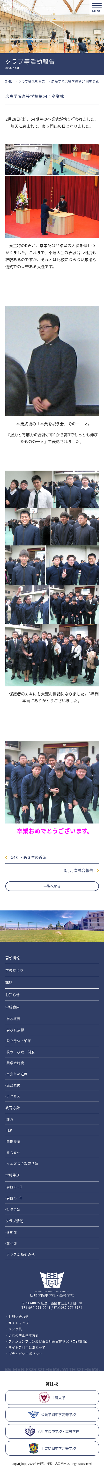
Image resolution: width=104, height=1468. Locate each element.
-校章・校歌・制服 (20, 1051)
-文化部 (11, 1243)
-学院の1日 (14, 1186)
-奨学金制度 (14, 1062)
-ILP (9, 1130)
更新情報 (12, 957)
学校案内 (12, 1007)
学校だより (14, 970)
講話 (9, 982)
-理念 (9, 1119)
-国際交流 (13, 1141)
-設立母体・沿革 (18, 1040)
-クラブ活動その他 (20, 1254)
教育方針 (12, 1107)
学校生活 (12, 1175)
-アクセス (13, 1096)
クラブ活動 (14, 1220)
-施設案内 (13, 1085)
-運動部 (11, 1232)
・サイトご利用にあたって (25, 1347)
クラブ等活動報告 (31, 81)
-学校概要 (13, 1018)
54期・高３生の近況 (26, 857)
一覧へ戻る (52, 886)
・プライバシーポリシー (24, 1353)
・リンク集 (13, 1329)
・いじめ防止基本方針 (22, 1335)
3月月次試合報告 (80, 870)
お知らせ (12, 994)
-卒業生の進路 (16, 1074)
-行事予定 (13, 1209)
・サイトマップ (17, 1322)
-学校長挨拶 (14, 1029)
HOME (7, 81)
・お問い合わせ (17, 1316)
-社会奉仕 (13, 1152)
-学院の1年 (14, 1198)
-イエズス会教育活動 (22, 1163)
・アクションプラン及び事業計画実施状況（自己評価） (47, 1341)
